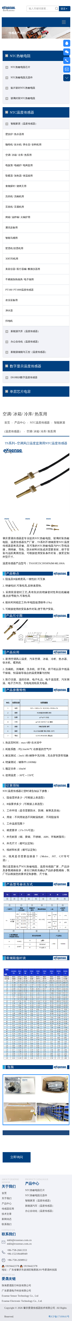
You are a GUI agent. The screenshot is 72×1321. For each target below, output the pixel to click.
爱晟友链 (9, 1279)
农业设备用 (11, 300)
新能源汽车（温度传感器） (25, 331)
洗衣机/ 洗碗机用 (14, 196)
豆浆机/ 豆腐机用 (14, 207)
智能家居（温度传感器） (24, 123)
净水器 (9, 310)
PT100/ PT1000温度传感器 (19, 290)
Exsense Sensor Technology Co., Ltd (20, 1296)
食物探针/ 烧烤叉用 (15, 186)
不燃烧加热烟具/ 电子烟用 (19, 279)
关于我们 (9, 1186)
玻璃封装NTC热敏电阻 (22, 98)
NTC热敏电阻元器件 (21, 77)
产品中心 (20, 422)
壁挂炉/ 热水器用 (14, 134)
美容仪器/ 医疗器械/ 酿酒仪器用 (22, 269)
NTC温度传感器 (40, 422)
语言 (63, 8)
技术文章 (7, 1214)
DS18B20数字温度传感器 (23, 377)
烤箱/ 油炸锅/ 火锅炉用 (17, 217)
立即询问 (16, 1157)
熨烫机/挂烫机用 (14, 248)
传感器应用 (8, 1208)
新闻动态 (7, 1219)
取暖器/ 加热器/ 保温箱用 (19, 175)
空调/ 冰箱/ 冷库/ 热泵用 (18, 155)
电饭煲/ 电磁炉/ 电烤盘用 (19, 165)
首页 (7, 422)
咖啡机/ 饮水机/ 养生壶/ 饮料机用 (23, 144)
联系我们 (7, 1224)
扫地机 (9, 321)
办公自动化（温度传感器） (25, 341)
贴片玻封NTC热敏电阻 (22, 88)
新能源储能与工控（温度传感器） (28, 352)
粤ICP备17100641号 (58, 1316)
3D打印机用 (11, 258)
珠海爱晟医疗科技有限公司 (16, 1285)
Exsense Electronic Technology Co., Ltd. (22, 1301)
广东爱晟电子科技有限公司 (16, 1290)
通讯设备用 (11, 227)
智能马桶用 (11, 238)
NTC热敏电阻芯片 (20, 67)
